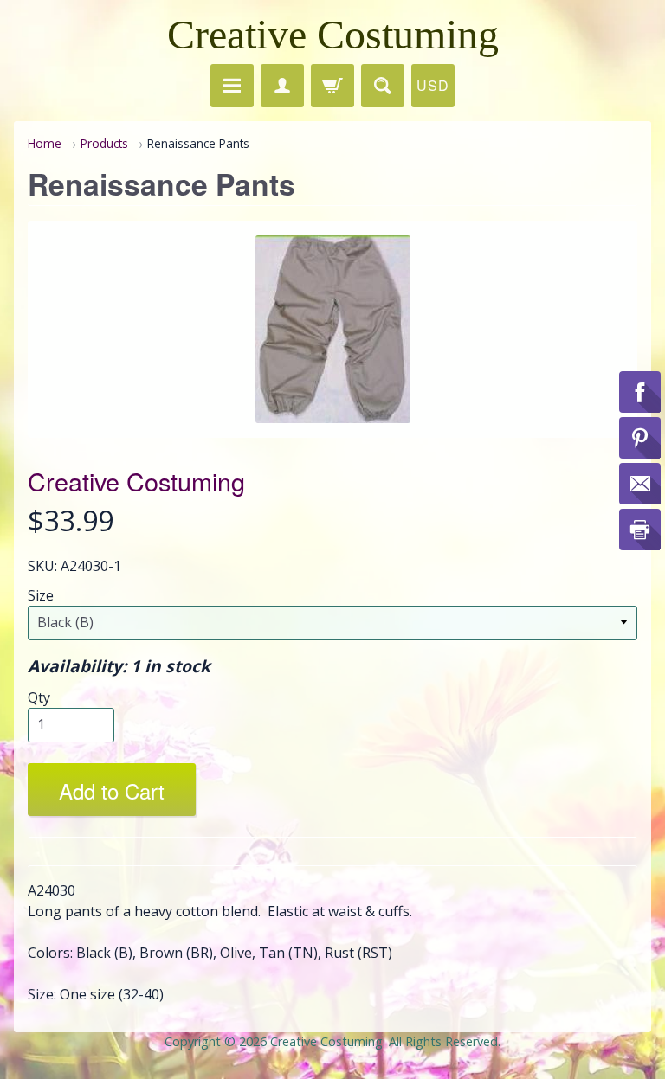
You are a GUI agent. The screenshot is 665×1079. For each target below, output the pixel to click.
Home (44, 143)
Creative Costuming (333, 34)
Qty (39, 697)
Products (104, 143)
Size (41, 595)
